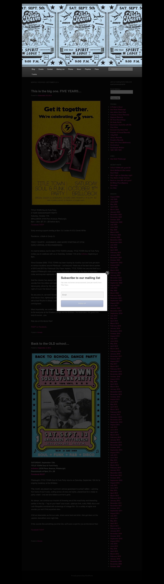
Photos (70, 69)
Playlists (88, 69)
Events (41, 69)
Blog (33, 69)
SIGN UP (82, 303)
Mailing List (60, 69)
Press (97, 69)
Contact (50, 69)
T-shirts (34, 74)
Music (79, 69)
